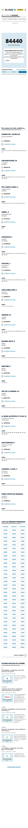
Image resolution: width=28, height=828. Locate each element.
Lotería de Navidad (10, 15)
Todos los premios (21, 69)
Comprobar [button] (22, 71)
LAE (2, 668)
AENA (22, 23)
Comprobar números (12, 19)
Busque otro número (19, 655)
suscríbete (20, 9)
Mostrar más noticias (14, 767)
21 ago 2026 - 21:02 (10, 673)
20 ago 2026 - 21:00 (10, 732)
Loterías (3, 707)
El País (3, 673)
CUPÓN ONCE (4, 687)
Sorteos (5, 19)
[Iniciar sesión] (25, 10)
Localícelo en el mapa (9, 144)
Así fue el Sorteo (22, 19)
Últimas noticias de (13, 663)
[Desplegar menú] (3, 10)
